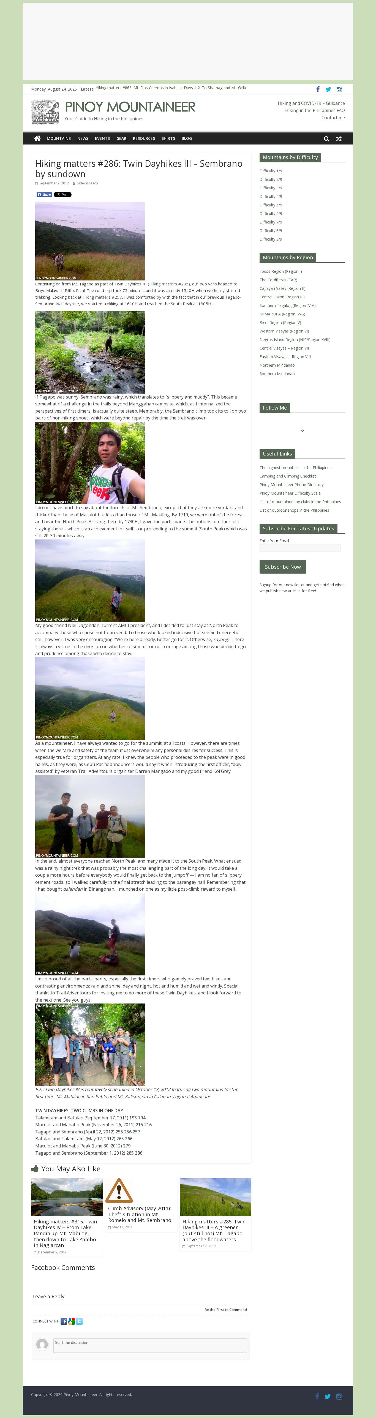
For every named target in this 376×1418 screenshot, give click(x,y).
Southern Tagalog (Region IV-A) (288, 305)
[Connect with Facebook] (64, 1321)
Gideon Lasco (87, 183)
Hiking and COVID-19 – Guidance (311, 103)
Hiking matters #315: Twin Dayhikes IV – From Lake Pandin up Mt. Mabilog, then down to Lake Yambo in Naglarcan (65, 1233)
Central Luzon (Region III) (282, 296)
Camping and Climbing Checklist (288, 476)
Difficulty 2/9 (271, 179)
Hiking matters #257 (101, 297)
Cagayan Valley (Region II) (283, 288)
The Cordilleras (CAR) (278, 279)
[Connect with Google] (72, 1321)
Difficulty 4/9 (271, 196)
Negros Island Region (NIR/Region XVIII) (295, 339)
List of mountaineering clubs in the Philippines (300, 501)
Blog (187, 138)
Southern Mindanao (277, 373)
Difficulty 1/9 (271, 170)
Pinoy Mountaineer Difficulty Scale (290, 493)
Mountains (59, 138)
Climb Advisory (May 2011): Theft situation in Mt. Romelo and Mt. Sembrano (139, 1214)
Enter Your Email (274, 540)
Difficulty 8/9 (271, 230)
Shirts (168, 138)
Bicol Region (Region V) (280, 322)
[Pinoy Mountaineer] (113, 103)
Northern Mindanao (277, 365)
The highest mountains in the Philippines (295, 467)
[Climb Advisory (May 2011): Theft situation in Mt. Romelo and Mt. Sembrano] (119, 1182)
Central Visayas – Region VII (284, 348)
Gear (121, 138)
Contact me (333, 117)
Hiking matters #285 (169, 284)
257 (136, 1132)
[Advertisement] (188, 41)
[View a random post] (339, 138)
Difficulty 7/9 (271, 222)
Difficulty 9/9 (271, 239)
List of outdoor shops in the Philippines (294, 510)
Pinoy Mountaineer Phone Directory (292, 484)
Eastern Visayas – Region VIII (285, 356)
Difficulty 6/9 (271, 213)
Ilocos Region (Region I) (281, 271)
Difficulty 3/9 (271, 187)
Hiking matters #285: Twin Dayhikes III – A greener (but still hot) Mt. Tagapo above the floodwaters (214, 1230)
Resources (144, 138)
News (82, 138)
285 (130, 1153)
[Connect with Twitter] (79, 1321)
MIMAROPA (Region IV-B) (282, 314)
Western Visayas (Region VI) (284, 331)
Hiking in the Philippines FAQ (315, 110)
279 (126, 1146)
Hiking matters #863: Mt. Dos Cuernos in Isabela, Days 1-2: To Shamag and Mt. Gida (171, 89)
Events (102, 138)
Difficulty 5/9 (271, 205)
